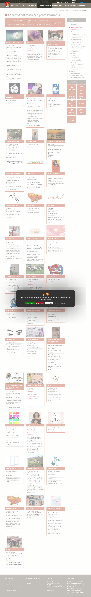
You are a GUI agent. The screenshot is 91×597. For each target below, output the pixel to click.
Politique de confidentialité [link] (60, 303)
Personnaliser (49, 303)
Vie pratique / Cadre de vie (44, 5)
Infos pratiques (81, 5)
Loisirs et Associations (70, 5)
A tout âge (33, 5)
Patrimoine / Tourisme (57, 5)
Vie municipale (26, 5)
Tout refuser (40, 303)
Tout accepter (30, 303)
